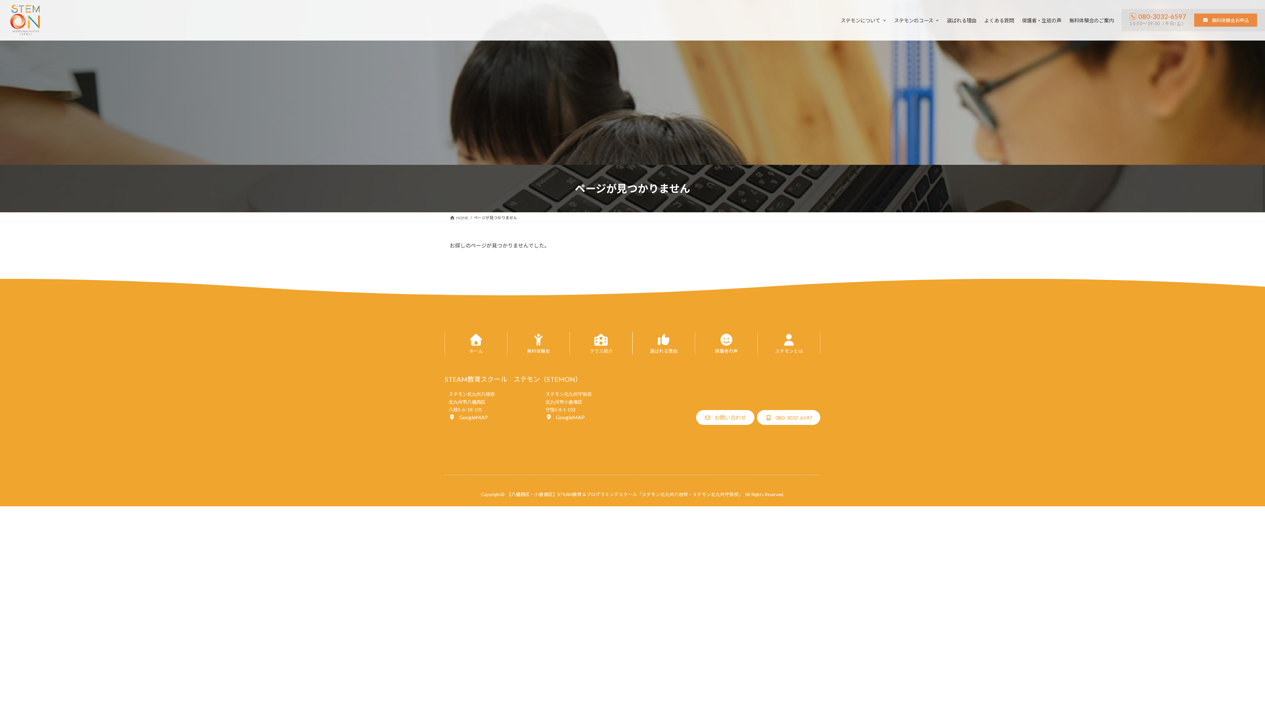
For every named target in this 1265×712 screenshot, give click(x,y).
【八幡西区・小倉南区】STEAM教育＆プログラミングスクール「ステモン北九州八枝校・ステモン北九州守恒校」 (625, 494)
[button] (1225, 20)
